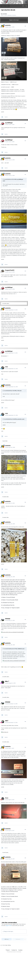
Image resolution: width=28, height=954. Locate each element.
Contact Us (14, 950)
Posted (9, 27)
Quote (6, 117)
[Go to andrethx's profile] (2, 26)
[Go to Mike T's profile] (2, 682)
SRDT (6, 720)
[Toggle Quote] (3, 179)
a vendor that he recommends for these (17, 200)
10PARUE (7, 618)
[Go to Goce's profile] (2, 798)
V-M (6, 367)
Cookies (20, 950)
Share (7, 939)
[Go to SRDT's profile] (2, 721)
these (12, 400)
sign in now (8, 925)
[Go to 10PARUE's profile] (2, 619)
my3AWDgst (9, 123)
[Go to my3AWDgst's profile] (2, 123)
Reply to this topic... (9, 931)
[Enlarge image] (14, 46)
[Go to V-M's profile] (2, 367)
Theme (7, 950)
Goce (6, 798)
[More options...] (25, 26)
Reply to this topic (14, 20)
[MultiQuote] (2, 117)
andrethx (4, 13)
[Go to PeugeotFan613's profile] (2, 271)
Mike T (7, 681)
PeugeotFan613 (9, 270)
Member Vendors (12, 15)
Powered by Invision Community (14, 951)
